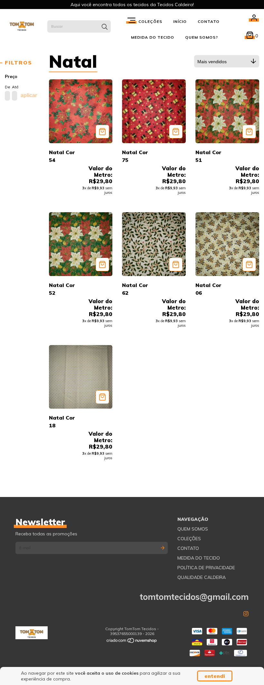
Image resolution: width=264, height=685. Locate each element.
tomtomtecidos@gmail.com (194, 596)
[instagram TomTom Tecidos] (246, 613)
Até (14, 86)
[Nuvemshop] (132, 642)
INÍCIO (180, 21)
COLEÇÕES (189, 538)
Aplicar (29, 95)
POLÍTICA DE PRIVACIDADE (206, 568)
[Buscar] (105, 27)
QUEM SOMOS (192, 529)
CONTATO (209, 21)
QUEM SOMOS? (201, 37)
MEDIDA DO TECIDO (152, 37)
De (7, 86)
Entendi (214, 676)
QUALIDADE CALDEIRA (201, 577)
